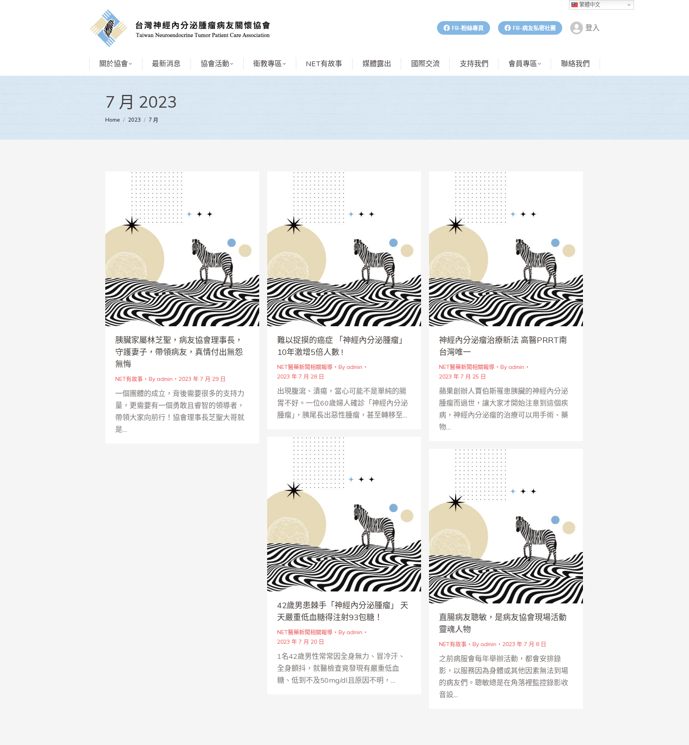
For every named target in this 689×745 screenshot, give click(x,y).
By (161, 378)
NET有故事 (129, 378)
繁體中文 (589, 5)
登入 (592, 27)
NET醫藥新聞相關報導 (305, 367)
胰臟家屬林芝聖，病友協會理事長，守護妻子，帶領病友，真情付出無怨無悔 (179, 352)
